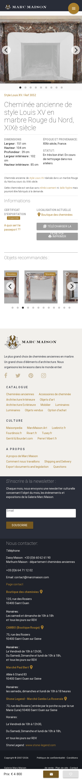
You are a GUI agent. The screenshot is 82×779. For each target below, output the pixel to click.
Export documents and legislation (27, 467)
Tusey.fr (47, 433)
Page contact (14, 584)
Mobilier (46, 405)
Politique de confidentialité (51, 757)
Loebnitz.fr (59, 428)
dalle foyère (66, 187)
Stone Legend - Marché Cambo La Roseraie (37, 699)
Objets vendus (34, 410)
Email (10, 510)
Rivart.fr (32, 433)
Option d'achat (57, 410)
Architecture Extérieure (21, 405)
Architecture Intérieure (20, 399)
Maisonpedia (14, 428)
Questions (59, 467)
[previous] (6, 50)
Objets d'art (47, 399)
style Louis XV (36, 177)
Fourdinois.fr (14, 433)
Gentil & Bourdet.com (19, 438)
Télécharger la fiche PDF (57, 227)
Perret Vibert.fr (47, 438)
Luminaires (62, 405)
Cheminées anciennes (20, 394)
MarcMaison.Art (37, 428)
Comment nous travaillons (23, 461)
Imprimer (57, 236)
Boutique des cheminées (54, 215)
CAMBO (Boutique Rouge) (25, 627)
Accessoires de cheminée (55, 394)
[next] (75, 50)
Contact (74, 767)
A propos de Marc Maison (22, 456)
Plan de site (62, 767)
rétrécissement (48, 187)
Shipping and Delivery (57, 461)
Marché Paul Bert (20, 667)
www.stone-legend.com (41, 745)
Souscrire (20, 525)
